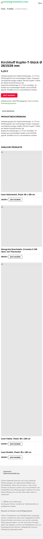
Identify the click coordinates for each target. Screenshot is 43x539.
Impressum (7, 471)
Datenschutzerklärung (11, 473)
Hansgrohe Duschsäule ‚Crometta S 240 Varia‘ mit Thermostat (19, 250)
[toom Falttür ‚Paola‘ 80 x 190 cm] (21, 349)
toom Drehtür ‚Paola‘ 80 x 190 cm (16, 452)
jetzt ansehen (9, 95)
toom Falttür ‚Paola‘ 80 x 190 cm (15, 439)
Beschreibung (8, 111)
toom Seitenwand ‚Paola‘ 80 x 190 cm (18, 194)
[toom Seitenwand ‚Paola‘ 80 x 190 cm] (21, 171)
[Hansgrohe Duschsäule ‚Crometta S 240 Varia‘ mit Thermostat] (21, 226)
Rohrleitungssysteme (8, 103)
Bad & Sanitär (33, 101)
